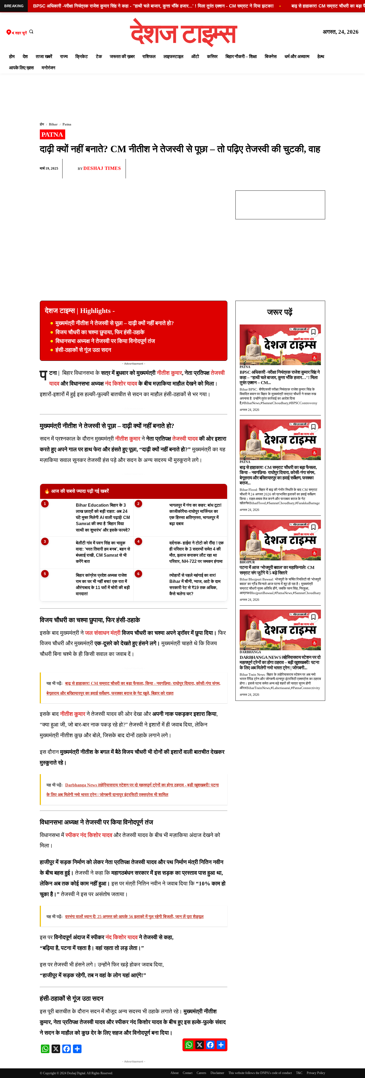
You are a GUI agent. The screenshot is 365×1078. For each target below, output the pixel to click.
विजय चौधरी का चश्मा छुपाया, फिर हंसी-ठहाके (100, 332)
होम (42, 124)
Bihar (53, 124)
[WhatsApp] (294, 168)
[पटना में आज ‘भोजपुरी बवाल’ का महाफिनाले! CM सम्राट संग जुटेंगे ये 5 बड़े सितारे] (280, 540)
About (174, 1073)
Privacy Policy (316, 1073)
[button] (31, 31)
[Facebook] (282, 168)
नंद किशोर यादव (121, 383)
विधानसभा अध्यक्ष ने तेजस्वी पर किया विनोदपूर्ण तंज (105, 341)
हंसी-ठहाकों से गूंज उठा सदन (83, 350)
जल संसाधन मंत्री (103, 633)
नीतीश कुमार (169, 373)
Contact (187, 1073)
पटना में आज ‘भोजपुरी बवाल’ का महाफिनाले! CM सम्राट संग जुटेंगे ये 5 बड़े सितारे (277, 570)
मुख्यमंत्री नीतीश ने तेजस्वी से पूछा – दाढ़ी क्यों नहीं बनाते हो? (115, 323)
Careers (201, 1073)
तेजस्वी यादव (185, 438)
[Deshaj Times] (72, 168)
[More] (319, 168)
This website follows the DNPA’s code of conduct (260, 1073)
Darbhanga (250, 652)
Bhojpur (247, 562)
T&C (299, 1073)
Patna (67, 124)
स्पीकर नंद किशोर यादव (88, 835)
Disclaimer (217, 1073)
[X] (307, 168)
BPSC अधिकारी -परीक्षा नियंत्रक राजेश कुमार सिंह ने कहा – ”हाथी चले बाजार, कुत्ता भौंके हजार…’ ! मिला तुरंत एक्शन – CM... (280, 377)
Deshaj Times (102, 168)
